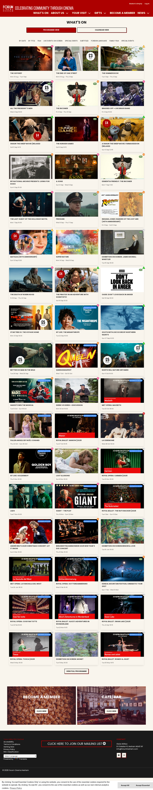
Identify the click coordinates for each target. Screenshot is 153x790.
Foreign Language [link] (99, 41)
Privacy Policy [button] (16, 788)
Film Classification (11, 752)
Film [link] (39, 41)
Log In (147, 4)
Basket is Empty (135, 4)
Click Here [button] (41, 711)
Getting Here (9, 747)
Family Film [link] (114, 41)
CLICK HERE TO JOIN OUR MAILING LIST (75, 744)
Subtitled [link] (84, 41)
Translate (23, 759)
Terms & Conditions (12, 744)
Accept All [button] (125, 785)
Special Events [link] (71, 41)
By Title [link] (31, 41)
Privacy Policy (9, 749)
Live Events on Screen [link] (53, 41)
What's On (40, 12)
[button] (119, 755)
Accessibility (9, 742)
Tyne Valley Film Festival (14, 739)
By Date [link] (22, 41)
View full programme (76, 671)
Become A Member (122, 12)
